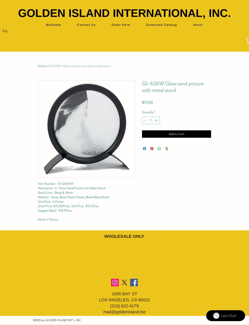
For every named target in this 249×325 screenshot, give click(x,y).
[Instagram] (115, 282)
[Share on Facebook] (144, 148)
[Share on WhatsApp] (159, 148)
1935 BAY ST (124, 293)
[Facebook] (134, 282)
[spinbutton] (151, 120)
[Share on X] (166, 148)
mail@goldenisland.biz (124, 311)
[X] (124, 282)
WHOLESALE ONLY (124, 236)
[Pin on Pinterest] (152, 148)
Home (42, 66)
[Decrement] (145, 120)
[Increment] (157, 120)
